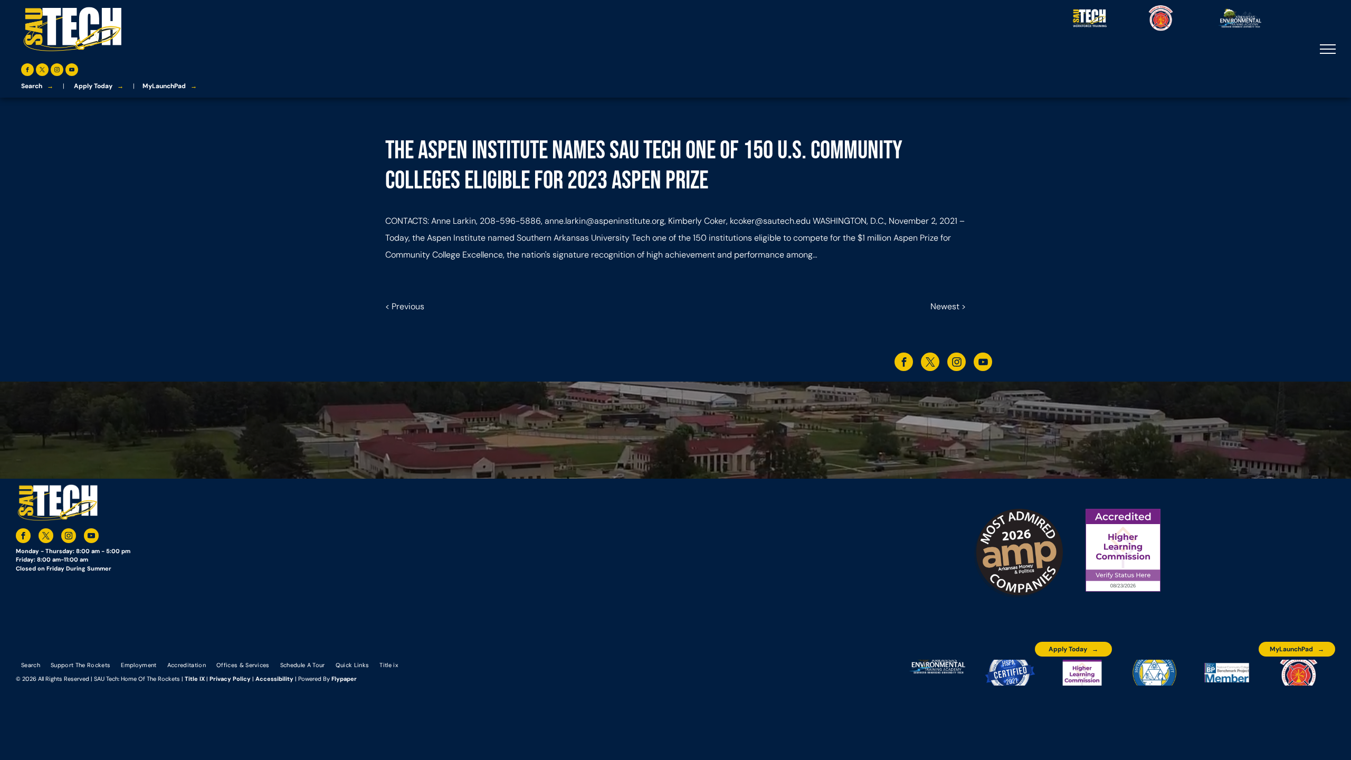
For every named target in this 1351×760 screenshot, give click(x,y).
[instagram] (57, 71)
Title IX (195, 678)
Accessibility (274, 678)
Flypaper (344, 678)
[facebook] (27, 71)
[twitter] (42, 71)
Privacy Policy (230, 678)
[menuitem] (30, 664)
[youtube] (71, 71)
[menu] (1328, 49)
